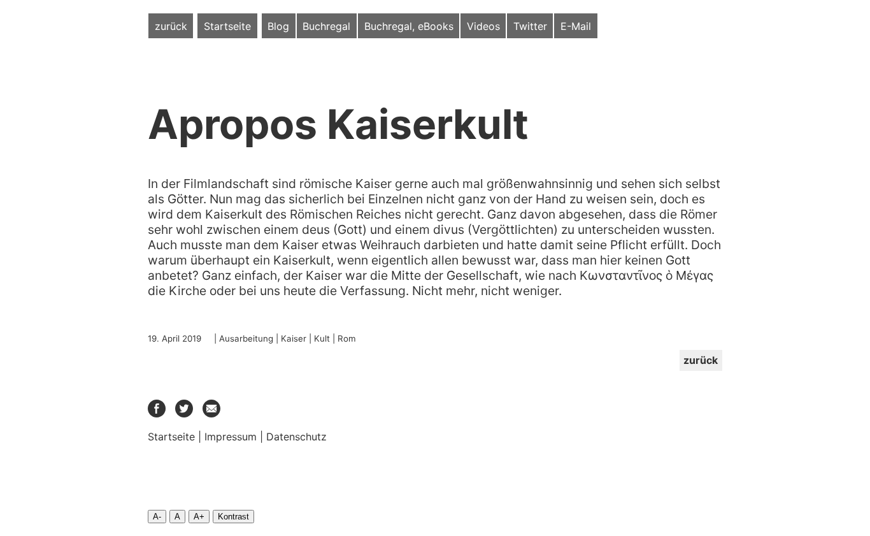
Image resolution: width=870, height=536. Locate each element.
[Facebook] (157, 413)
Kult (322, 338)
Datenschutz (296, 436)
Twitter (530, 26)
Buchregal (326, 26)
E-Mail (575, 26)
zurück (171, 26)
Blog (278, 26)
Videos (483, 26)
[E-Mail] (211, 413)
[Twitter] (184, 413)
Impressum (230, 436)
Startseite (227, 26)
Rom (347, 338)
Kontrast (233, 516)
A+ (199, 516)
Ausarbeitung (246, 338)
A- (157, 516)
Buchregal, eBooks (408, 26)
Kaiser (293, 338)
